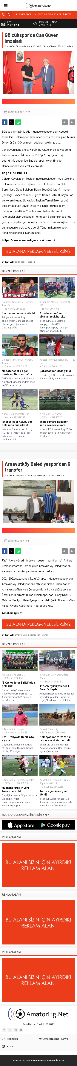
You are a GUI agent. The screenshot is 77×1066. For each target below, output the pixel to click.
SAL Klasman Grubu (58, 779)
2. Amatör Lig (46, 413)
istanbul (45, 634)
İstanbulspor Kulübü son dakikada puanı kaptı (17, 423)
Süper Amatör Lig (19, 413)
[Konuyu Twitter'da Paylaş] (11, 122)
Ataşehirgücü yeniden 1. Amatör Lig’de (54, 687)
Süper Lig (53, 729)
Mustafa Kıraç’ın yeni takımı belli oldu (15, 789)
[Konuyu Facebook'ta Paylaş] (4, 122)
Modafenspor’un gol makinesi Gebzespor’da (17, 372)
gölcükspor (21, 261)
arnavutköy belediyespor (27, 634)
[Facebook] (4, 1030)
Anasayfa (9, 46)
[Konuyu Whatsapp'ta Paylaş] (18, 122)
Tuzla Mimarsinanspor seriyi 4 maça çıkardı (53, 423)
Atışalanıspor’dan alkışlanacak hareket (53, 314)
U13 (24, 674)
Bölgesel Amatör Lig (26, 46)
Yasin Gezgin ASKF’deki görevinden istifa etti (39, 14)
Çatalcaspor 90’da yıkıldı (55, 370)
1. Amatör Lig (9, 729)
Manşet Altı (65, 301)
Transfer (6, 305)
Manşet (28, 301)
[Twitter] (9, 1030)
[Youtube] (21, 1030)
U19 (41, 305)
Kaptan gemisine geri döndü (53, 792)
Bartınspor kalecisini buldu (19, 313)
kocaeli (31, 261)
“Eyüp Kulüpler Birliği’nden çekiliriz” (18, 684)
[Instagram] (15, 1030)
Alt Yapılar (44, 301)
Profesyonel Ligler (57, 359)
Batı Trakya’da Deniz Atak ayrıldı (18, 738)
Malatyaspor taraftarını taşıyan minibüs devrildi (55, 738)
